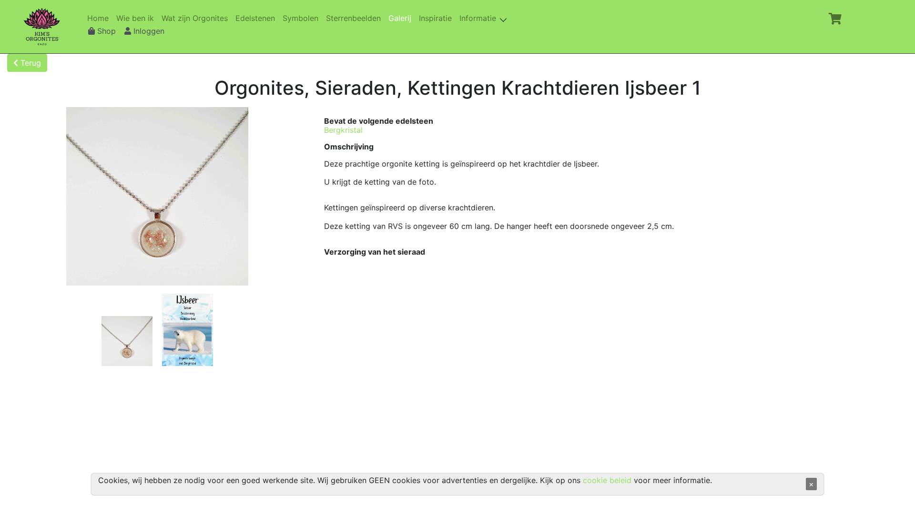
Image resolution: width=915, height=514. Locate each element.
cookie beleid (607, 480)
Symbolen (302, 18)
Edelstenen (257, 18)
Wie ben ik (137, 18)
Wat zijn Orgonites (197, 18)
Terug (29, 63)
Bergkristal (343, 130)
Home (99, 18)
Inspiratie (437, 18)
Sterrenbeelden (355, 18)
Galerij (401, 18)
